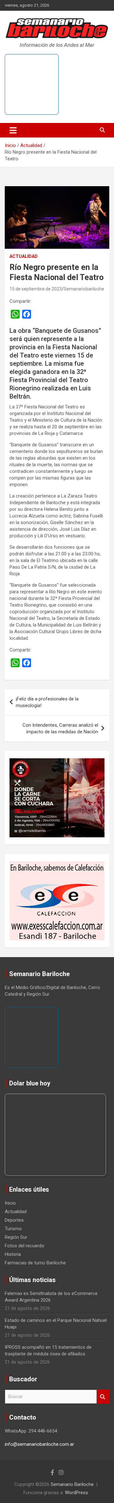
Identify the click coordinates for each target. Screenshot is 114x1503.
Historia (13, 1254)
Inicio (10, 1203)
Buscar (103, 1397)
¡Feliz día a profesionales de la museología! (47, 702)
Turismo (13, 1228)
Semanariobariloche (84, 288)
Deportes (14, 1220)
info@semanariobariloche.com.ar (39, 1444)
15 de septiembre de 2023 (36, 288)
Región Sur (16, 1237)
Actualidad (24, 256)
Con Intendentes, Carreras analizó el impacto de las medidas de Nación (60, 728)
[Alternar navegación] (13, 130)
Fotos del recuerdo (24, 1246)
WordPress (76, 1492)
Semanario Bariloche (72, 1484)
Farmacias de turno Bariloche (35, 1263)
